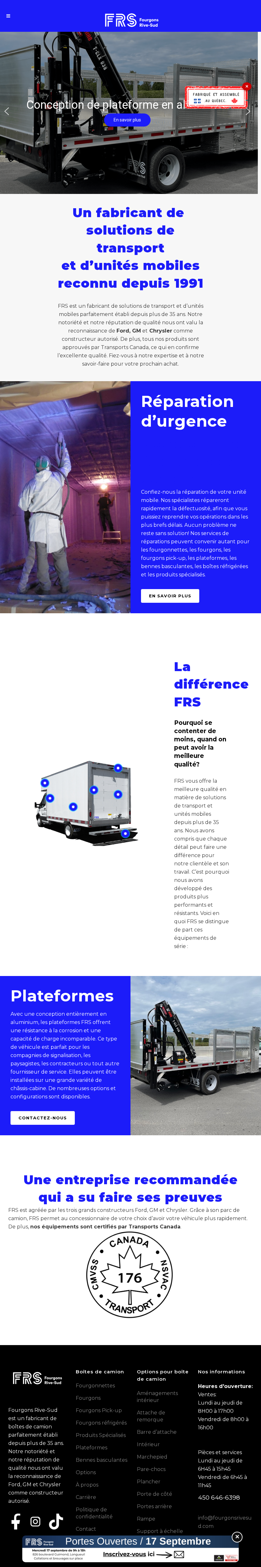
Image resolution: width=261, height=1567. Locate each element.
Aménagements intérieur (157, 1396)
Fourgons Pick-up (99, 1410)
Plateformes (91, 1448)
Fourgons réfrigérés (101, 1423)
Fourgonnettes (95, 1386)
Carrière (86, 1497)
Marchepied (152, 1457)
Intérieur (148, 1444)
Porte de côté (154, 1494)
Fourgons (88, 1398)
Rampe (146, 1519)
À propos (87, 1485)
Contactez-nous (42, 1117)
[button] (7, 111)
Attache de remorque (151, 1416)
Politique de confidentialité (94, 1513)
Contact (86, 1529)
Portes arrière (154, 1506)
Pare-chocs (151, 1469)
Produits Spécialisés (101, 1435)
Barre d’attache (157, 1432)
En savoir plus (170, 595)
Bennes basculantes (101, 1460)
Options (86, 1472)
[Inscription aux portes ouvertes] (130, 1549)
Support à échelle (160, 1531)
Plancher (148, 1482)
